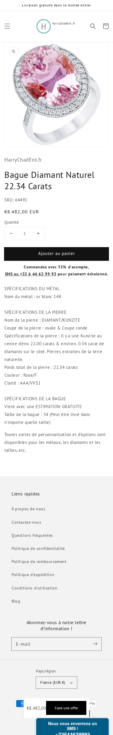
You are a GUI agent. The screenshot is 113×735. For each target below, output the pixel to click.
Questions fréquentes (32, 535)
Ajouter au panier (56, 253)
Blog (16, 601)
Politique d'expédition (33, 574)
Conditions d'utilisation (34, 588)
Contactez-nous (26, 522)
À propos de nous (28, 508)
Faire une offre (66, 708)
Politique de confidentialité (38, 548)
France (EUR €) (52, 682)
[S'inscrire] (95, 643)
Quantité (11, 222)
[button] (7, 26)
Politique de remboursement (39, 561)
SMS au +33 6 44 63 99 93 (30, 274)
